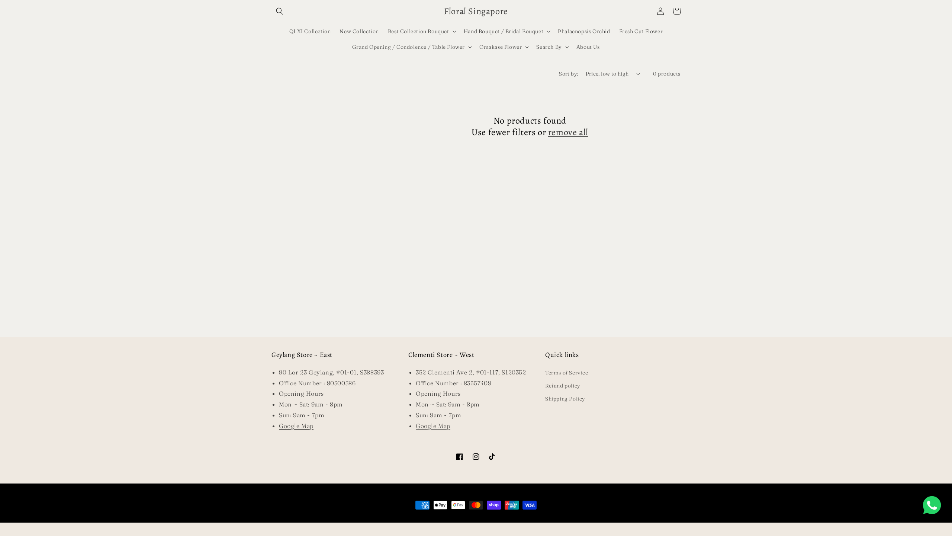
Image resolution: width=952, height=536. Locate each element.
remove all (568, 132)
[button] (279, 11)
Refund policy (562, 385)
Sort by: (568, 73)
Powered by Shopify (501, 519)
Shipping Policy (565, 398)
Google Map (433, 426)
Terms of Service (566, 372)
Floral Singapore (464, 519)
